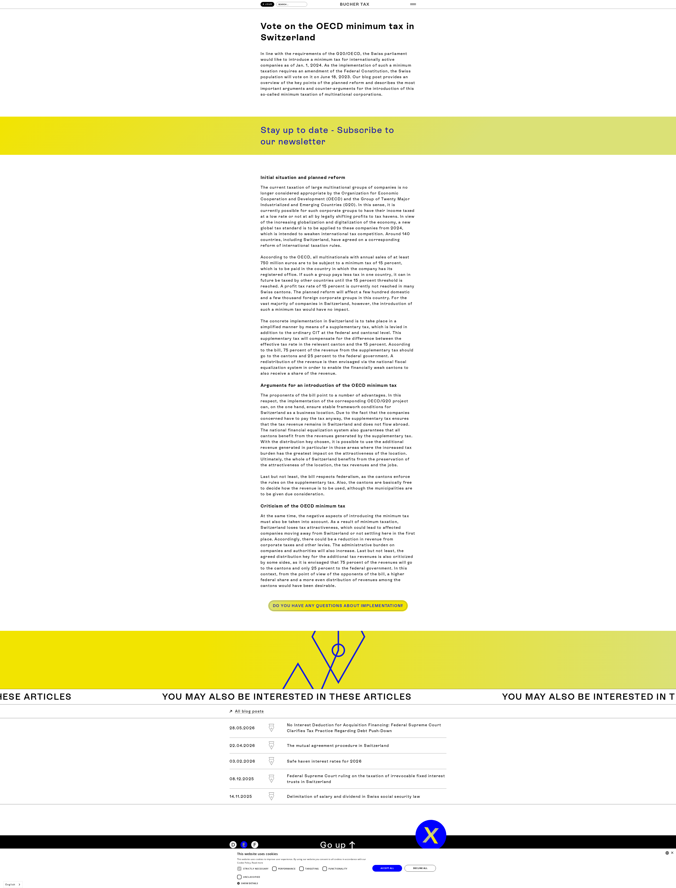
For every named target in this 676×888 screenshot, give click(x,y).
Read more (257, 862)
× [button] (672, 853)
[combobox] (13, 884)
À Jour (267, 4)
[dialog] (338, 868)
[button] (413, 4)
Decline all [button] (420, 868)
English (10, 884)
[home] (430, 835)
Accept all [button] (387, 868)
